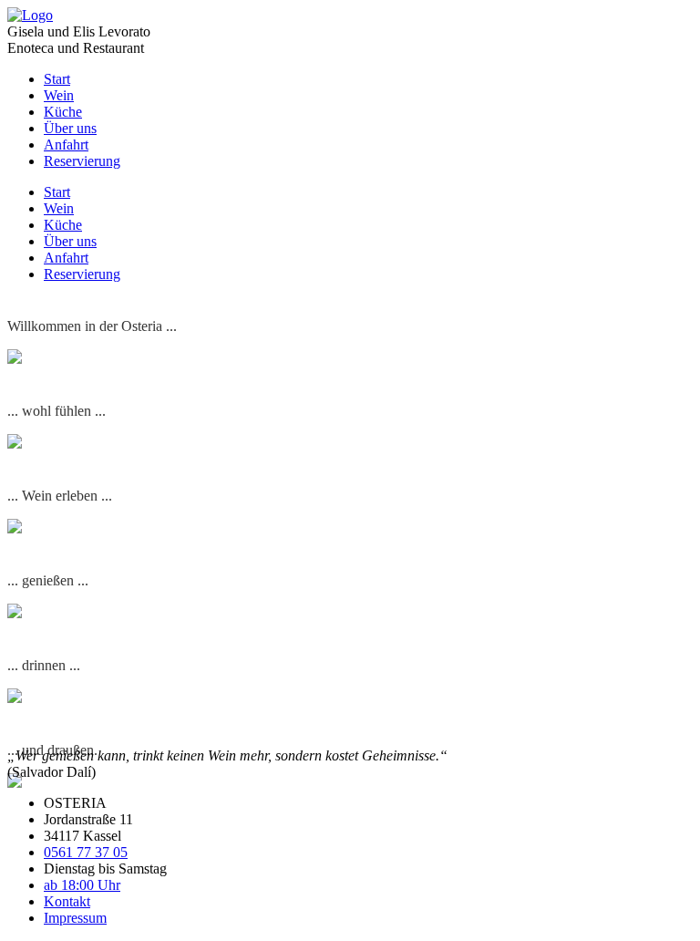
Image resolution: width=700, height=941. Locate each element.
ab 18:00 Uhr (82, 885)
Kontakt (67, 901)
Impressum (75, 917)
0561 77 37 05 (86, 852)
